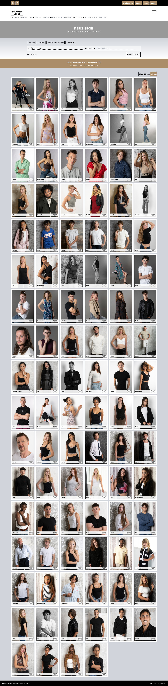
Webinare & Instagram (58, 17)
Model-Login (102, 17)
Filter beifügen (31, 54)
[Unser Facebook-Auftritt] (17, 3)
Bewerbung (15, 17)
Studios (69, 17)
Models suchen (133, 54)
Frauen (32, 42)
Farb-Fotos (154, 74)
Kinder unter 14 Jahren (56, 42)
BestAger (71, 42)
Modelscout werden (90, 17)
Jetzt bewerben (128, 3)
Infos (146, 3)
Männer (41, 42)
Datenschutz (162, 683)
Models (138, 3)
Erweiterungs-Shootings (41, 17)
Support (153, 3)
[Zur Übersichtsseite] (17, 12)
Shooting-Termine (26, 17)
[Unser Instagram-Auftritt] (13, 3)
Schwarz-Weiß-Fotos (144, 74)
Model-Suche (78, 17)
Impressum (153, 683)
